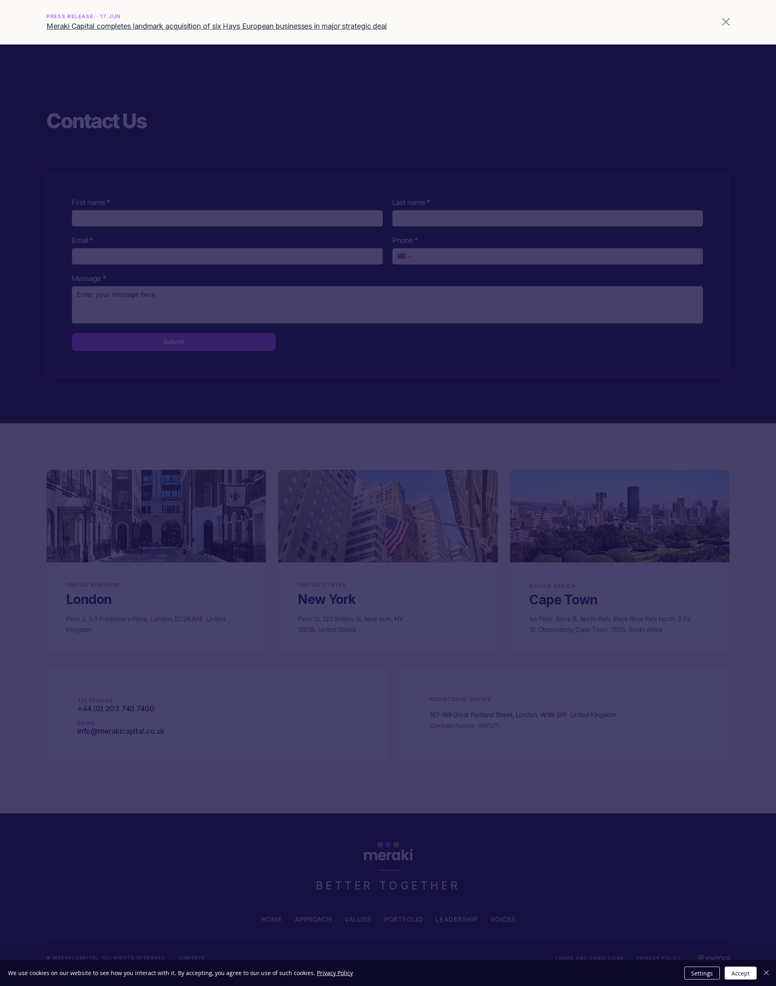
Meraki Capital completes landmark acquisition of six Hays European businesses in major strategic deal (216, 26)
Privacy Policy (335, 973)
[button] (726, 22)
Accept (741, 973)
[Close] (766, 973)
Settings (702, 973)
